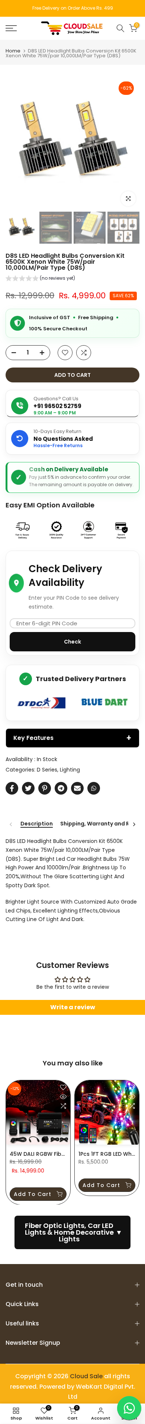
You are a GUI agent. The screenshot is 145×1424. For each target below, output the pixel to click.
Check (72, 641)
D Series (47, 769)
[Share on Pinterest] (44, 788)
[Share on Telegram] (61, 788)
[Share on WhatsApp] (93, 788)
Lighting (70, 769)
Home (13, 50)
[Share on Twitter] (28, 788)
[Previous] (11, 824)
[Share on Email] (77, 788)
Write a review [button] (72, 1007)
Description (36, 824)
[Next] (133, 824)
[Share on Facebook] (12, 788)
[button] (40, 279)
